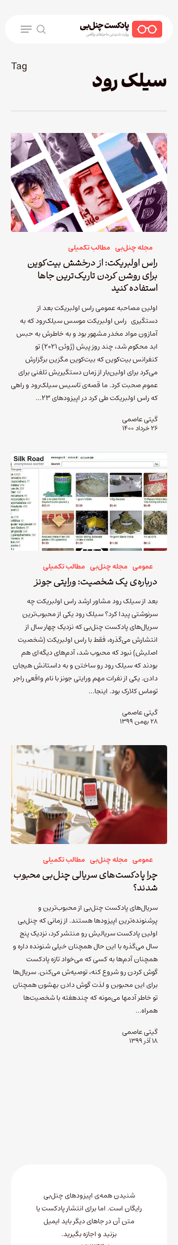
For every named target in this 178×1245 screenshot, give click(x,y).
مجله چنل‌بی (134, 248)
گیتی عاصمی (140, 419)
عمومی (143, 567)
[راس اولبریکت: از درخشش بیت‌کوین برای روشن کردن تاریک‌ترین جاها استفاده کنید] (89, 182)
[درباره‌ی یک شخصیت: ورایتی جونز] (89, 501)
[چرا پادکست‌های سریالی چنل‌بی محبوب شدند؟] (89, 794)
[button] (26, 29)
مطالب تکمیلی (89, 248)
